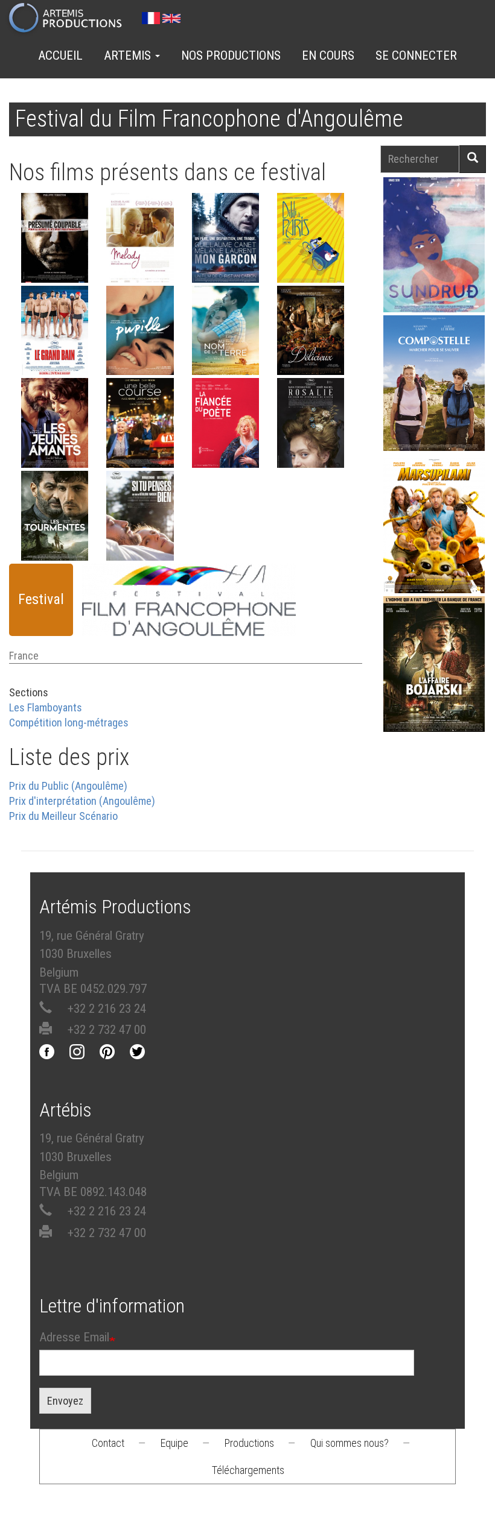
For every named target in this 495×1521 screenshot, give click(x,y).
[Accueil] (70, 18)
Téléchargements (248, 1470)
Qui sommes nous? (349, 1443)
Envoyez (65, 1400)
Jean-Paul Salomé (434, 683)
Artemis (129, 55)
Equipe (174, 1443)
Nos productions (231, 55)
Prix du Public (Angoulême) (68, 785)
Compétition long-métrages (69, 722)
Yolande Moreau (225, 478)
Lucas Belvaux (54, 571)
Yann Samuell (434, 403)
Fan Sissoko (434, 247)
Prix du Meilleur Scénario (63, 816)
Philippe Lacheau (434, 545)
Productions (249, 1443)
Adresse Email (74, 1337)
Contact (108, 1443)
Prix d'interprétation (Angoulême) (82, 801)
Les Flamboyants (45, 707)
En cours (328, 55)
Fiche (61, 257)
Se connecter (416, 55)
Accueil (60, 55)
